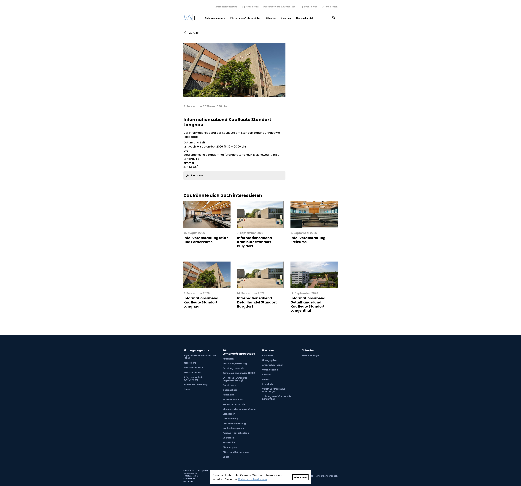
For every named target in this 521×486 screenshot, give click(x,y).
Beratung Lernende (233, 368)
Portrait (266, 374)
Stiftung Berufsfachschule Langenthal (276, 397)
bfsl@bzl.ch (188, 481)
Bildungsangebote (215, 18)
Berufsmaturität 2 (193, 372)
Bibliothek (267, 355)
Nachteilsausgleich (233, 428)
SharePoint (252, 6)
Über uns (286, 18)
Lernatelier (229, 414)
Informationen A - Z (233, 399)
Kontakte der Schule (234, 404)
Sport (226, 457)
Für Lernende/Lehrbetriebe (245, 18)
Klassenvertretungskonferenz (239, 409)
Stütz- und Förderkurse (236, 452)
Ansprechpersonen (272, 365)
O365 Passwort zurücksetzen (279, 6)
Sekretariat (229, 437)
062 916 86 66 (189, 478)
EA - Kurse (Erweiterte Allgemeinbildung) (235, 379)
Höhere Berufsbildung (195, 384)
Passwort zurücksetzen (236, 433)
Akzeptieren (300, 477)
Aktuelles (271, 18)
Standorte (268, 384)
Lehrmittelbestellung (226, 6)
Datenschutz (230, 390)
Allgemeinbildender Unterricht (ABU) (200, 356)
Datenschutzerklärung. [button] (253, 479)
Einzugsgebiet (270, 360)
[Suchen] (334, 18)
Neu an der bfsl (304, 18)
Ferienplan (228, 394)
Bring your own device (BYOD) (239, 373)
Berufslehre (189, 363)
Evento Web (310, 6)
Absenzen (228, 358)
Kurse (186, 389)
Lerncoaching (230, 418)
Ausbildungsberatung (235, 363)
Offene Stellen (330, 6)
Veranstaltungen (310, 355)
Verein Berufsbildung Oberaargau (273, 390)
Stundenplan (230, 447)
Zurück (193, 33)
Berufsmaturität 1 (193, 367)
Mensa (265, 379)
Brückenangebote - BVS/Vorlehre (194, 378)
